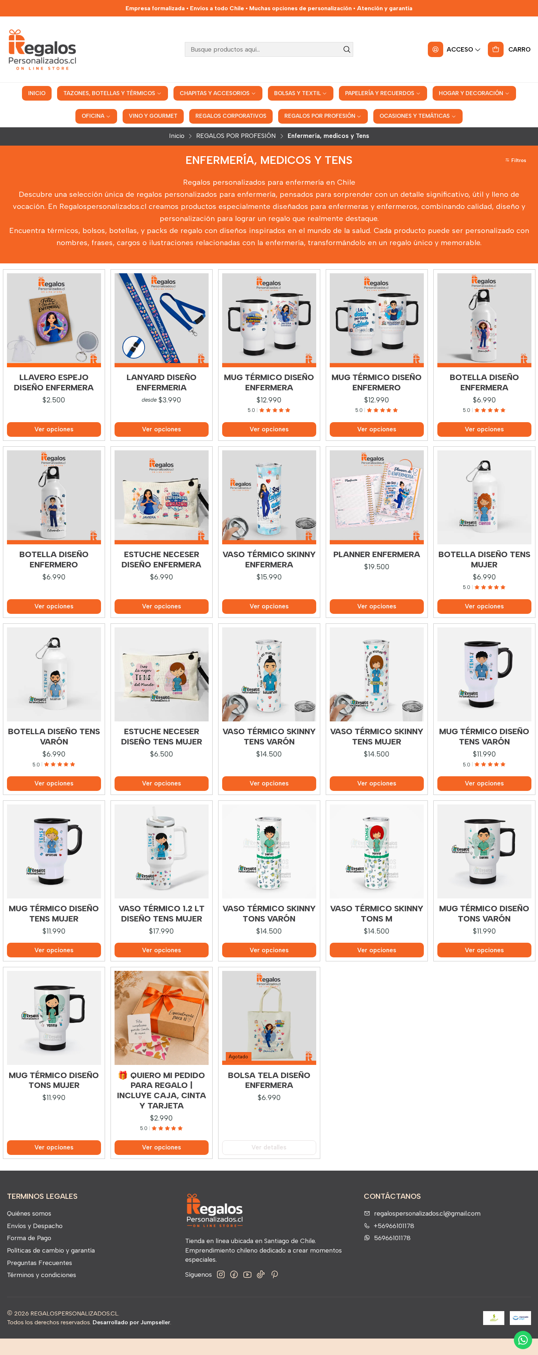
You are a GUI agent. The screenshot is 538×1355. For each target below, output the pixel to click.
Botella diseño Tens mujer (484, 559)
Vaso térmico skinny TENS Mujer (376, 737)
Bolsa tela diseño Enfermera (269, 1080)
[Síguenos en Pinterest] (274, 1274)
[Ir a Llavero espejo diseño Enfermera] (54, 320)
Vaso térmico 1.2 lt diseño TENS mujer (162, 914)
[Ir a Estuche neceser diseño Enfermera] (162, 497)
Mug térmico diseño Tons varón (484, 914)
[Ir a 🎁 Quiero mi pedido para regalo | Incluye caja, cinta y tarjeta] (162, 1018)
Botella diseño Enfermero (54, 559)
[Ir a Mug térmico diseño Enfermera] (269, 320)
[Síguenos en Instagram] (220, 1274)
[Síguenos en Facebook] (234, 1274)
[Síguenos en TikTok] (260, 1274)
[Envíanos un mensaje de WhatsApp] (523, 1340)
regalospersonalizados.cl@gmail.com (427, 1213)
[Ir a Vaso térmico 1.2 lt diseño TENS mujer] (162, 851)
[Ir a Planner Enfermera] (377, 497)
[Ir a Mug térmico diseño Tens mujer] (54, 851)
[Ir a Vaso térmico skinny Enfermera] (269, 497)
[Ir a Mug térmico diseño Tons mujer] (54, 1018)
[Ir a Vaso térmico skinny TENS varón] (269, 674)
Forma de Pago (29, 1238)
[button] (516, 160)
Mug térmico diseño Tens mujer (54, 914)
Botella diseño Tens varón (54, 737)
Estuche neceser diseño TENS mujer (161, 737)
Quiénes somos (29, 1213)
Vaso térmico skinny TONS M (376, 914)
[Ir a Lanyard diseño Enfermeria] (162, 320)
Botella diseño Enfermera (484, 382)
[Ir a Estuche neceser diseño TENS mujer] (162, 674)
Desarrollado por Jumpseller (131, 1322)
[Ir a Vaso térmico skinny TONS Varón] (269, 851)
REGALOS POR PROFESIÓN (236, 136)
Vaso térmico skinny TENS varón (269, 737)
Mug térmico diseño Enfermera (269, 382)
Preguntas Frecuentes (39, 1262)
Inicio (176, 136)
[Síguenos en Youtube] (247, 1274)
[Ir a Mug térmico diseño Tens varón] (484, 674)
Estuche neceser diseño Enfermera (161, 559)
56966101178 (392, 1238)
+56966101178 (394, 1226)
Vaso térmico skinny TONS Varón (269, 914)
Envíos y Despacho (35, 1226)
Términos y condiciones (41, 1275)
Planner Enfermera (376, 554)
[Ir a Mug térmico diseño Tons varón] (484, 851)
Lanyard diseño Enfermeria (162, 382)
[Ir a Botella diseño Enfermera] (484, 320)
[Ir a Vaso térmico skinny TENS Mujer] (377, 674)
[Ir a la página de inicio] (41, 49)
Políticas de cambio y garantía (51, 1250)
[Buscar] (347, 49)
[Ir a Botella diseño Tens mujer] (484, 497)
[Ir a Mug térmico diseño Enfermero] (377, 320)
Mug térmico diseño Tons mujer (54, 1080)
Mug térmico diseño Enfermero (377, 382)
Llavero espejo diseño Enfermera (54, 382)
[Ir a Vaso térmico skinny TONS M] (377, 851)
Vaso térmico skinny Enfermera (269, 559)
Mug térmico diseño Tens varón (484, 737)
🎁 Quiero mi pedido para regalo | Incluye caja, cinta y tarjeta (161, 1090)
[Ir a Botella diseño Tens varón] (54, 674)
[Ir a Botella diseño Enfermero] (54, 497)
